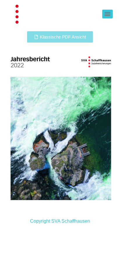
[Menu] (107, 14)
